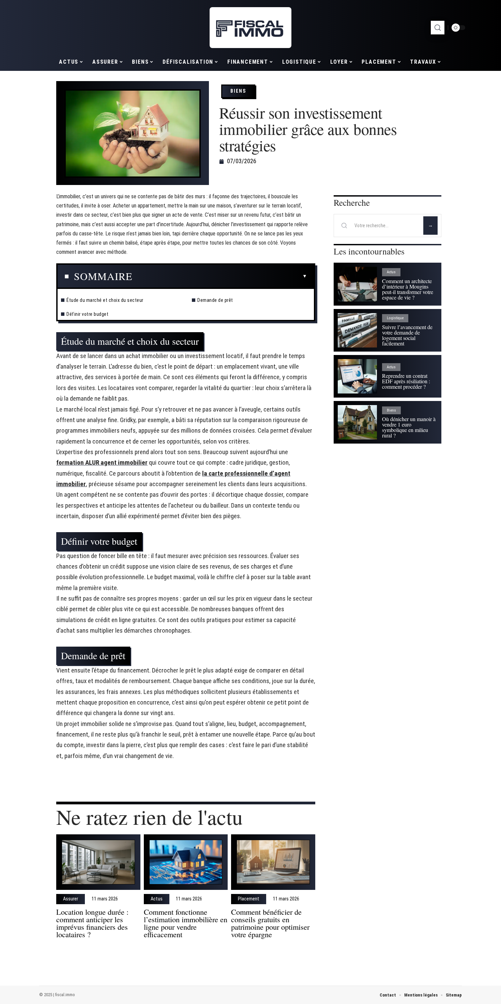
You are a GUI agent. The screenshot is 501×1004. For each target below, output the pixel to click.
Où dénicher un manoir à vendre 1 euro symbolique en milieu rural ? (409, 427)
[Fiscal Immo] (250, 27)
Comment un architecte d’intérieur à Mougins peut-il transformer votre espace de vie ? (407, 289)
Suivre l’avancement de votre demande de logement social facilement (407, 335)
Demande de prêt (215, 300)
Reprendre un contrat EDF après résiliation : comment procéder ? (406, 381)
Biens (238, 91)
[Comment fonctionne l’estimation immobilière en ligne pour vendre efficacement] (186, 862)
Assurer (70, 899)
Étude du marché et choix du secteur (104, 300)
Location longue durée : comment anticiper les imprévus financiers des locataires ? (92, 923)
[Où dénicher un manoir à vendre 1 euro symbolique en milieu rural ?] (357, 422)
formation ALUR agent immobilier (102, 462)
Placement (248, 899)
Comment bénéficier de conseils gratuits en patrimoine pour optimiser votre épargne (270, 923)
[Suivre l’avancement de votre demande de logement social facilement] (357, 330)
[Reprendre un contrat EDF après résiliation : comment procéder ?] (357, 376)
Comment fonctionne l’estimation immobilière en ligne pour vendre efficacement (185, 923)
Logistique (395, 318)
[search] (437, 27)
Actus (157, 899)
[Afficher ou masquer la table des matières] (219, 276)
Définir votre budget (87, 314)
